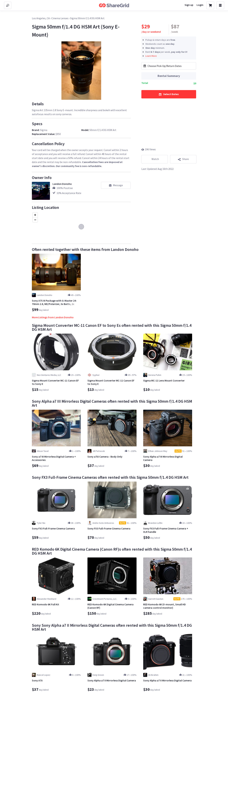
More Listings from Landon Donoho (53, 317)
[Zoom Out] (35, 219)
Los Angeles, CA (41, 18)
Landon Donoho (62, 183)
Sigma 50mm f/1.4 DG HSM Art (87, 18)
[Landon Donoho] (41, 191)
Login (200, 5)
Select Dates (171, 94)
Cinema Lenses (59, 18)
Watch (155, 159)
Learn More (151, 55)
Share (185, 159)
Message (118, 185)
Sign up (189, 5)
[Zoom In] (35, 215)
